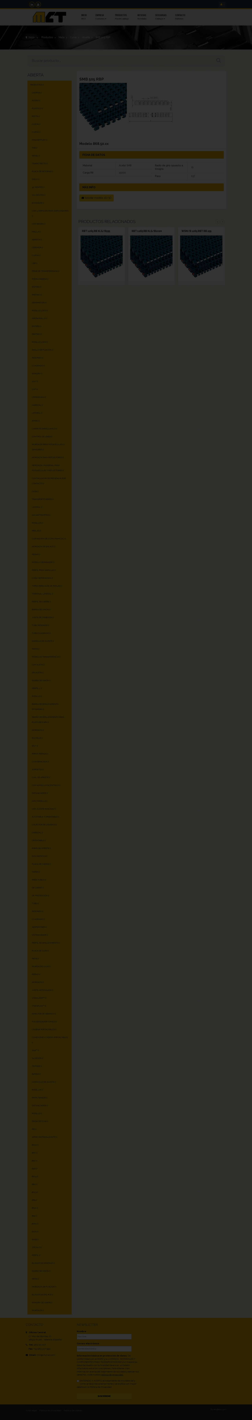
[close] (198, 670)
